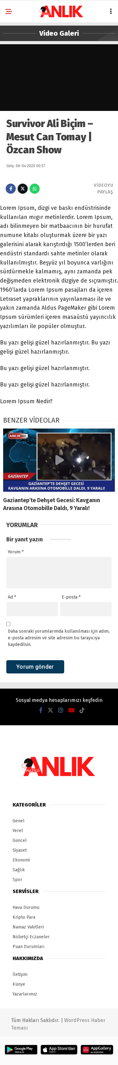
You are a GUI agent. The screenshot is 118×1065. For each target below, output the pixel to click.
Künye (19, 984)
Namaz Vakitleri (28, 927)
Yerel (18, 830)
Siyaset (20, 850)
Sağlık (19, 870)
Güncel (20, 840)
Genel (19, 821)
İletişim (20, 974)
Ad (12, 597)
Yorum (16, 552)
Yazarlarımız (25, 994)
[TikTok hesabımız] (82, 710)
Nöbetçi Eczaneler (31, 937)
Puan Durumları (28, 946)
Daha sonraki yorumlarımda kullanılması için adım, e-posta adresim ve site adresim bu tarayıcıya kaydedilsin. (59, 638)
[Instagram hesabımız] (60, 710)
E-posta (71, 597)
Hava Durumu (26, 907)
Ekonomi (21, 860)
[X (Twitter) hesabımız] (50, 710)
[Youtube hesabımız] (71, 710)
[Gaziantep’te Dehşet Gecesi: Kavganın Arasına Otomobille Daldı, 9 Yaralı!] (59, 460)
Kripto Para (24, 917)
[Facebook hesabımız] (40, 710)
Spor (17, 879)
